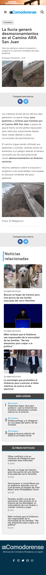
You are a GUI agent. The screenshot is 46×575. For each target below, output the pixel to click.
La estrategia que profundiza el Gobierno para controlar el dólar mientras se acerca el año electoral (21, 384)
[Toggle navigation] (5, 12)
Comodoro (7, 22)
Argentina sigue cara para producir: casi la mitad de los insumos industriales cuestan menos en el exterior (22, 408)
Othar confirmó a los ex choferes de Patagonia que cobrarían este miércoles (21, 458)
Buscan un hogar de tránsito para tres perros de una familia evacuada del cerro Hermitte (22, 297)
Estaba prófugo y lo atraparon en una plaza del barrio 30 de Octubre (23, 422)
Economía (13, 403)
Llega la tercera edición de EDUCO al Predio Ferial (21, 434)
